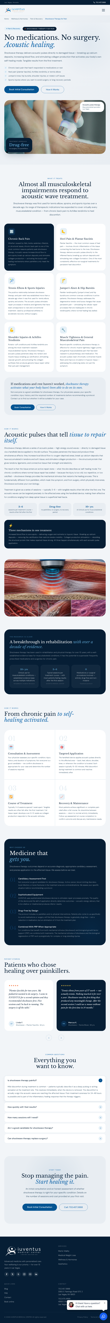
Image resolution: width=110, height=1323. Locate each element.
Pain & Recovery (36, 19)
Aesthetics (62, 1264)
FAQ (6, 1293)
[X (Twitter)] (12, 1274)
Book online (9, 1301)
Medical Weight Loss (67, 1255)
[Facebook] (6, 1274)
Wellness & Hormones (19, 19)
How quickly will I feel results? (54, 1107)
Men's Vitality (63, 1251)
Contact (7, 1297)
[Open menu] (103, 10)
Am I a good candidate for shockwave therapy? (54, 1128)
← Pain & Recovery (13, 29)
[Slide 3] (56, 1037)
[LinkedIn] (36, 1274)
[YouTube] (30, 1274)
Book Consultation (22, 407)
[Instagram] (24, 1274)
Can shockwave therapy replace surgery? (54, 1138)
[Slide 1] (53, 1037)
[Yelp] (18, 1274)
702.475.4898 (64, 1298)
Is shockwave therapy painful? (54, 1080)
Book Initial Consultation (21, 89)
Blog (6, 1289)
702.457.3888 (101, 2)
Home (6, 19)
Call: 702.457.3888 (73, 1207)
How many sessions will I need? (54, 1117)
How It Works (52, 89)
